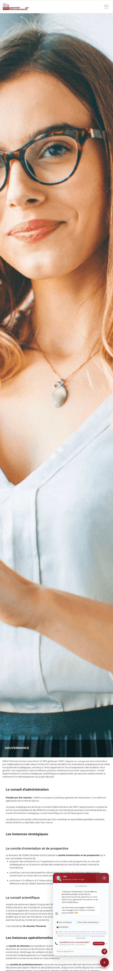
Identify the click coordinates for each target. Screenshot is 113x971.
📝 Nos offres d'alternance (87, 922)
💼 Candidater (62, 927)
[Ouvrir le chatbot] (104, 962)
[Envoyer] (104, 951)
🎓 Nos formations (64, 922)
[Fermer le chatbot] (104, 878)
